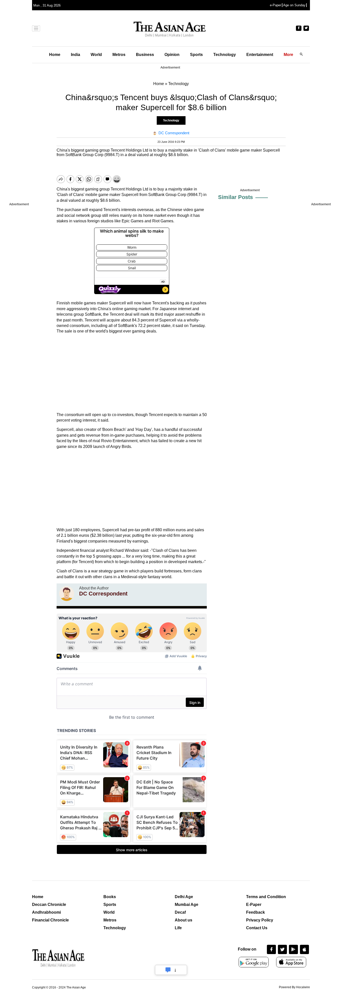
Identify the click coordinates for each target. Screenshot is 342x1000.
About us (183, 920)
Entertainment (259, 54)
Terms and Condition (266, 897)
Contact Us (256, 928)
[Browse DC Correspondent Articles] (66, 593)
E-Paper (253, 904)
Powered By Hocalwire (294, 987)
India (75, 54)
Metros (118, 54)
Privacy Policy (259, 920)
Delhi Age (184, 897)
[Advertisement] (132, 373)
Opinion (172, 54)
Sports (196, 54)
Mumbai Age (186, 904)
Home (54, 54)
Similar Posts (235, 197)
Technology (224, 54)
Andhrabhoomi (46, 912)
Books (109, 897)
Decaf (180, 912)
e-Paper (275, 5)
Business (145, 54)
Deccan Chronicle (49, 904)
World (96, 54)
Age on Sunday (294, 5)
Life (178, 928)
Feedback (255, 912)
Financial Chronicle (50, 920)
